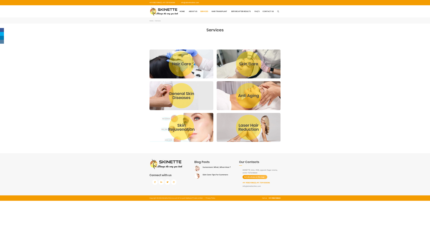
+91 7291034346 (168, 2)
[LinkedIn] (2, 38)
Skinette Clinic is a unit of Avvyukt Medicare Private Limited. (182, 198)
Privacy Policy (210, 198)
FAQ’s (257, 11)
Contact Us (268, 11)
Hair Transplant (219, 11)
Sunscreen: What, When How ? (217, 167)
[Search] (278, 11)
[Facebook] (2, 30)
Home (182, 11)
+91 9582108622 (155, 2)
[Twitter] (2, 34)
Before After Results (241, 11)
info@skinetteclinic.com (190, 2)
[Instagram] (2, 42)
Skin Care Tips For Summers (215, 174)
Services (204, 11)
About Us (193, 11)
